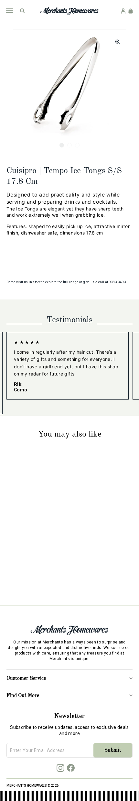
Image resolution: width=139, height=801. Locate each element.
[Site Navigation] (9, 10)
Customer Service (26, 678)
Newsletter (69, 716)
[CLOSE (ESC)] (115, 40)
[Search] (22, 10)
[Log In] (123, 11)
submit (112, 750)
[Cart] (130, 11)
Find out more (22, 695)
